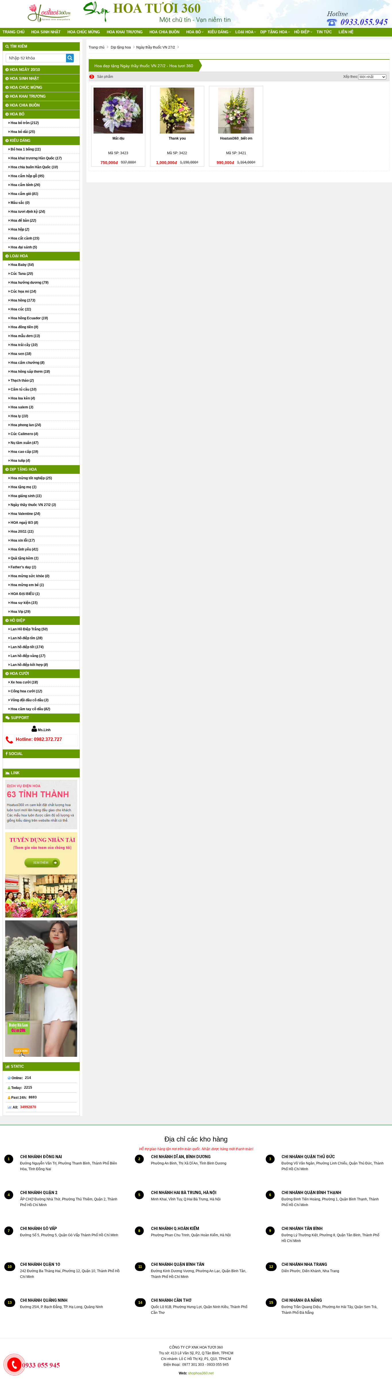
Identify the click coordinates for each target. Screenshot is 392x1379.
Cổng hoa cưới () (26, 691)
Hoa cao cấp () (24, 452)
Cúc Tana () (21, 274)
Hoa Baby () (22, 265)
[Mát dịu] (118, 111)
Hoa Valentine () (25, 514)
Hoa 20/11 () (22, 532)
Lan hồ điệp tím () (26, 638)
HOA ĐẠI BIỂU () (25, 594)
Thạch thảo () (22, 380)
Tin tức (324, 32)
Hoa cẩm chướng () (27, 363)
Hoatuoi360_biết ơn (236, 138)
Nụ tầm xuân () (24, 443)
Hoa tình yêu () (24, 549)
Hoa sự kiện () (24, 603)
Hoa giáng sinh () (26, 496)
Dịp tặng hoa (273, 32)
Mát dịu (118, 138)
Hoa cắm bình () (25, 185)
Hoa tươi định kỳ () (27, 212)
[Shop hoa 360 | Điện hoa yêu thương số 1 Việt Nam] (50, 11)
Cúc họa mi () (23, 291)
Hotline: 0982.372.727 (39, 739)
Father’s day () (23, 567)
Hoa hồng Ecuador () (29, 318)
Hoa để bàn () (23, 221)
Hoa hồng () (22, 300)
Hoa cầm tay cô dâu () (30, 709)
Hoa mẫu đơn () (25, 336)
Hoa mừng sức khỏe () (29, 576)
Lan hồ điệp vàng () (27, 656)
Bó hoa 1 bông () (25, 149)
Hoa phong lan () (25, 425)
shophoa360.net (201, 1373)
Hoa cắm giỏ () (24, 194)
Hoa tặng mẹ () (23, 487)
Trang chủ (13, 32)
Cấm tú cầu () (23, 389)
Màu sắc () (20, 203)
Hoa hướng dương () (29, 283)
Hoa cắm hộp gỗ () (27, 176)
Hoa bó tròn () (24, 123)
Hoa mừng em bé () (27, 585)
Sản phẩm (102, 77)
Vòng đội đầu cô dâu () (29, 700)
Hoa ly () (19, 416)
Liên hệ (346, 32)
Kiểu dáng (218, 32)
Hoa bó (193, 32)
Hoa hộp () (19, 229)
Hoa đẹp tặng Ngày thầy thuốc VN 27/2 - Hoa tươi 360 (143, 65)
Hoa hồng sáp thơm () (30, 372)
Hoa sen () (20, 354)
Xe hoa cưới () (24, 682)
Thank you (177, 138)
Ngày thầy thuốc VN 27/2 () (33, 505)
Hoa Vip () (20, 612)
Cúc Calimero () (24, 434)
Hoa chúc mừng (83, 32)
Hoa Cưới (19, 673)
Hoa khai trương (125, 32)
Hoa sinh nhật (46, 32)
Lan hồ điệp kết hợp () (29, 665)
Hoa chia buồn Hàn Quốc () (34, 167)
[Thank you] (177, 111)
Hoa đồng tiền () (24, 327)
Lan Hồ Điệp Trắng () (29, 629)
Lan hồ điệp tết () (27, 647)
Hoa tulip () (20, 461)
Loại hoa (244, 32)
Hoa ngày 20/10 (24, 69)
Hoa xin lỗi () (22, 540)
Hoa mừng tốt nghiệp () (31, 478)
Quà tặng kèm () (24, 558)
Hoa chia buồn (164, 32)
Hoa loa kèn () (22, 398)
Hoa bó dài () (22, 132)
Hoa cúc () (20, 309)
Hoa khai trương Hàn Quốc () (36, 158)
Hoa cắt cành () (24, 238)
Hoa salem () (21, 407)
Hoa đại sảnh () (23, 247)
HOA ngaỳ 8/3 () (24, 523)
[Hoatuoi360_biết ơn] (236, 111)
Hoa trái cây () (24, 345)
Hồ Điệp (302, 32)
